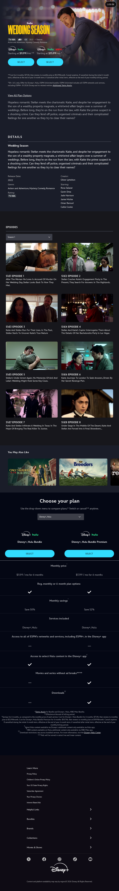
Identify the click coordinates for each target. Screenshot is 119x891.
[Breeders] (83, 472)
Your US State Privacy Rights (37, 785)
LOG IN (110, 4)
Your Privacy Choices (34, 797)
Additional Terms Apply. (62, 85)
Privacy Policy (32, 774)
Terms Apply (40, 712)
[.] (29, 859)
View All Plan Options (19, 95)
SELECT (21, 62)
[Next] (113, 472)
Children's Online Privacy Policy (38, 780)
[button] (59, 810)
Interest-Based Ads (34, 803)
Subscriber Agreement (35, 791)
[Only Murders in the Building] (32, 472)
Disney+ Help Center (92, 733)
